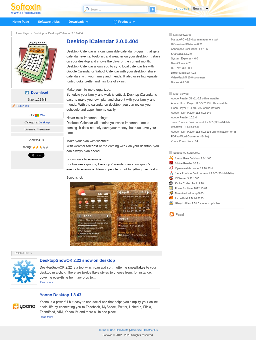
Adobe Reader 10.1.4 (184, 117)
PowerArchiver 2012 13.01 (191, 188)
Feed (180, 215)
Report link (22, 105)
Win (42, 115)
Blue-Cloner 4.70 (181, 63)
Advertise (136, 330)
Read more (46, 282)
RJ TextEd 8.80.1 (181, 67)
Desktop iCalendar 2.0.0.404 (65, 33)
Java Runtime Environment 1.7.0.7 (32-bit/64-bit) (200, 122)
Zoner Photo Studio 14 (184, 141)
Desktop (39, 33)
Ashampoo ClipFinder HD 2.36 (189, 48)
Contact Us (151, 330)
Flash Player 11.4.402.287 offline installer (195, 107)
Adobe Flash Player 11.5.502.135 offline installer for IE (203, 131)
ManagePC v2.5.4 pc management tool (194, 39)
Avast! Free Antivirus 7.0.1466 (193, 158)
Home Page (20, 21)
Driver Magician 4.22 (183, 72)
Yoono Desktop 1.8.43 (60, 295)
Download (39, 92)
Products (122, 22)
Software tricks (49, 21)
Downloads (74, 22)
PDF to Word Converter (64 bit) (190, 136)
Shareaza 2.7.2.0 (181, 53)
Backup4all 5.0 (180, 82)
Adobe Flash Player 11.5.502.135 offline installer (200, 103)
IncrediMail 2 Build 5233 (189, 198)
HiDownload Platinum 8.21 (186, 44)
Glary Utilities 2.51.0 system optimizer (198, 203)
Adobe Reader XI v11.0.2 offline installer (195, 98)
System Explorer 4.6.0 (184, 58)
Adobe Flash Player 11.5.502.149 (191, 112)
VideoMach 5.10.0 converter (188, 77)
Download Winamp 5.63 (189, 193)
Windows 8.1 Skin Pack (185, 126)
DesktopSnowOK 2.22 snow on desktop (77, 260)
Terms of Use (106, 330)
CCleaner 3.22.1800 (187, 178)
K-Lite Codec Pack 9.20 (189, 183)
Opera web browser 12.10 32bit (194, 168)
